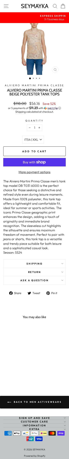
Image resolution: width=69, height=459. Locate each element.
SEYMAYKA (34, 6)
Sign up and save (34, 417)
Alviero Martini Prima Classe (34, 85)
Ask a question (34, 280)
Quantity (34, 120)
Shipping (20, 111)
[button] (34, 108)
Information (34, 425)
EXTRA (34, 429)
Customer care (34, 421)
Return (34, 272)
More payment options (34, 172)
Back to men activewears (37, 401)
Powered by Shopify (34, 455)
